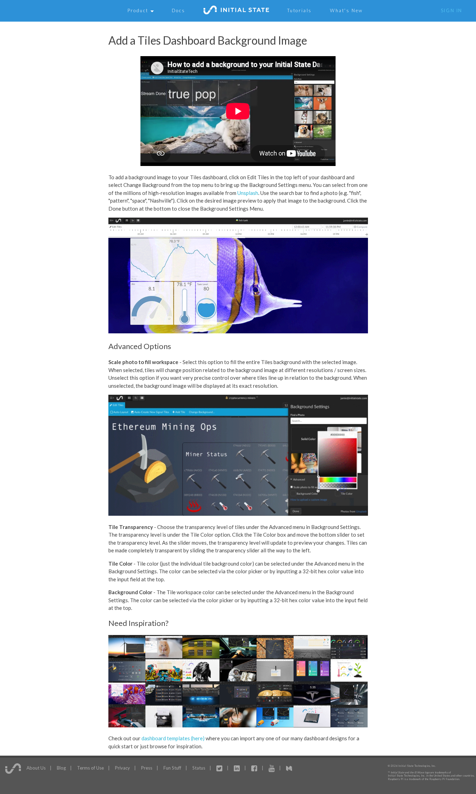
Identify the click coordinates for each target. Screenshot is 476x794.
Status (198, 767)
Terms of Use (90, 767)
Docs (178, 10)
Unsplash (247, 193)
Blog (61, 767)
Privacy (122, 767)
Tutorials (299, 10)
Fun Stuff (172, 767)
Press (146, 767)
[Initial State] (236, 11)
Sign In (451, 10)
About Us (36, 767)
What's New (346, 10)
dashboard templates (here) (173, 738)
